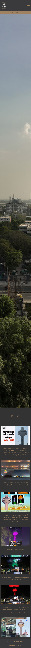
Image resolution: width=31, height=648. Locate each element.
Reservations (15, 646)
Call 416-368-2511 (15, 641)
